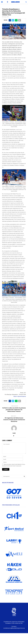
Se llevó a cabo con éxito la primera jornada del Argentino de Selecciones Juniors (14, 409)
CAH (14, 433)
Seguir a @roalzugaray (19, 396)
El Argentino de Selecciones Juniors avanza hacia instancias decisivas (14, 419)
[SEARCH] (24, 476)
